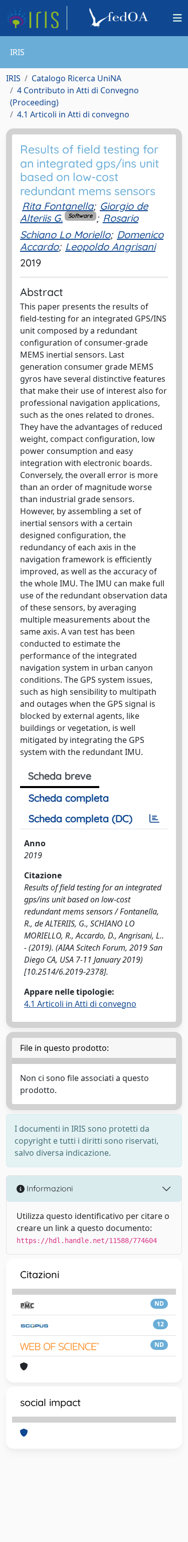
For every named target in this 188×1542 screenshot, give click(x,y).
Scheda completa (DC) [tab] (80, 818)
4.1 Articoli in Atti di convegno (73, 114)
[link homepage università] (120, 18)
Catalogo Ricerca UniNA (76, 78)
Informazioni (49, 1188)
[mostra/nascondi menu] (177, 18)
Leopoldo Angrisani (110, 246)
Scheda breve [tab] (59, 775)
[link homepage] (36, 18)
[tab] (154, 818)
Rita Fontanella (57, 206)
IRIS (13, 78)
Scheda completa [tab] (69, 798)
